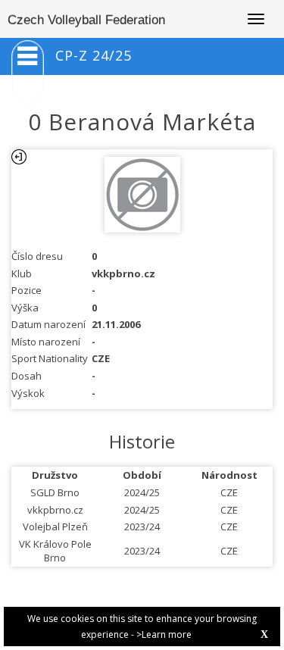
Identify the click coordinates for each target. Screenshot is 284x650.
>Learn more (164, 634)
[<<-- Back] (19, 156)
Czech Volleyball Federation (86, 20)
